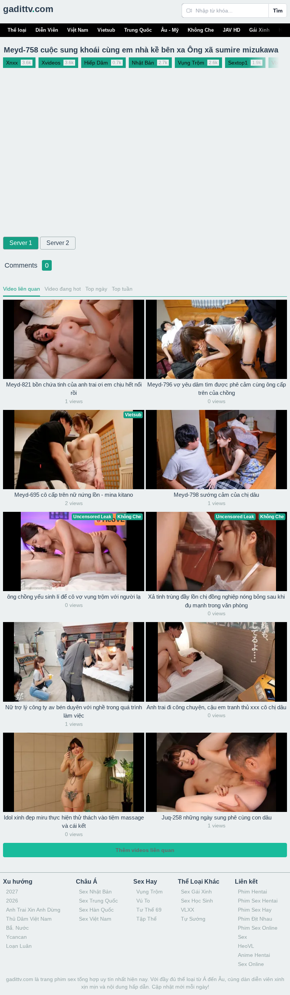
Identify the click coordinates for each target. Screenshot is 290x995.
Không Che (201, 30)
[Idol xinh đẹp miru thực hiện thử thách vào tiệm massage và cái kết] (73, 772)
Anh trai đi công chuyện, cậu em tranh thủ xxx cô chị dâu (216, 707)
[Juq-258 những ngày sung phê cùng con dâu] (216, 772)
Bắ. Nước (17, 928)
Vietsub (106, 30)
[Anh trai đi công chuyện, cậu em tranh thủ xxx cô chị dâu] (216, 661)
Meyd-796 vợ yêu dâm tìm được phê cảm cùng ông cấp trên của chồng (216, 388)
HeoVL (246, 946)
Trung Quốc (138, 30)
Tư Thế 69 (149, 910)
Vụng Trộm (149, 892)
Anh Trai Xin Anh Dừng (33, 910)
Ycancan (16, 937)
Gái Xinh (259, 30)
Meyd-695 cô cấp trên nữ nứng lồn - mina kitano (73, 494)
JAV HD (231, 30)
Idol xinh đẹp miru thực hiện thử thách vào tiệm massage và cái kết (74, 821)
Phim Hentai (252, 892)
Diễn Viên (46, 30)
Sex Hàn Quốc (96, 910)
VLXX (187, 910)
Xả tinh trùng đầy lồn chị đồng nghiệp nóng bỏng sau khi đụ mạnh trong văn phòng (216, 600)
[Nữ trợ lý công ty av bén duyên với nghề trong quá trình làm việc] (73, 661)
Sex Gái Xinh (196, 892)
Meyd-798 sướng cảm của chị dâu (216, 494)
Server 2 (57, 243)
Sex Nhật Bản (95, 892)
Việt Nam (77, 30)
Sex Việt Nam (95, 919)
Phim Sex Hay (254, 910)
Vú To (143, 901)
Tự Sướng (193, 919)
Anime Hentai (254, 955)
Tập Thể (146, 919)
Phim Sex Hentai (258, 901)
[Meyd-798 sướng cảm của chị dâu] (216, 449)
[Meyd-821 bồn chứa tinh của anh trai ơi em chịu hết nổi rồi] (73, 339)
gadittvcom (28, 9)
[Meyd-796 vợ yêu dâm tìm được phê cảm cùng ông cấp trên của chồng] (216, 339)
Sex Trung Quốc (98, 901)
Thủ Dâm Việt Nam (29, 919)
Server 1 (20, 243)
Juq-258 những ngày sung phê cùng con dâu (216, 817)
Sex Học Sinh (197, 901)
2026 (12, 901)
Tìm (277, 11)
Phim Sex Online (258, 928)
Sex (242, 937)
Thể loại (17, 30)
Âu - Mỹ (170, 30)
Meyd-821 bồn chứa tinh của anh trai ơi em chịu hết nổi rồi (74, 388)
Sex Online (251, 964)
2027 (12, 892)
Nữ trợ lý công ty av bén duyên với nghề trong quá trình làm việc (73, 711)
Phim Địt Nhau (255, 919)
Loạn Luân (19, 946)
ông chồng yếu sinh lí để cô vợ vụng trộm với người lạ (73, 596)
